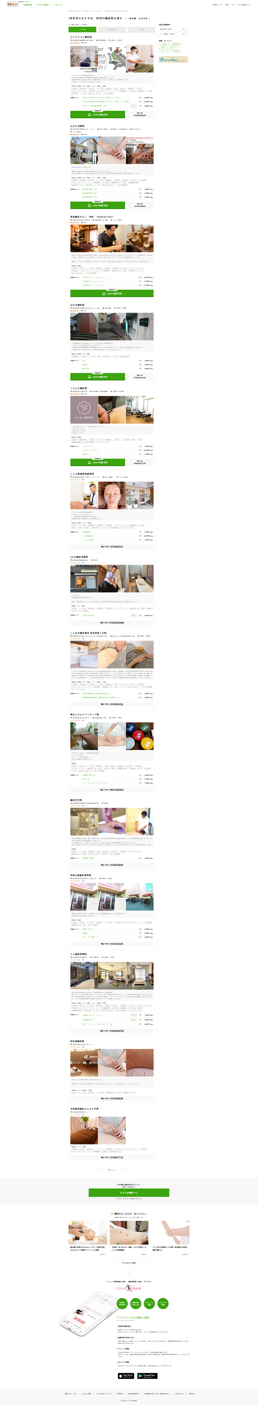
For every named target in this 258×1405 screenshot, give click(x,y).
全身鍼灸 (85, 933)
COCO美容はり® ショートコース (92, 281)
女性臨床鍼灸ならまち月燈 (84, 1109)
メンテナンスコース (88, 446)
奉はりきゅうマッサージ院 (84, 714)
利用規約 (120, 1394)
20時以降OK (176, 44)
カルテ (233, 5)
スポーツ (172, 48)
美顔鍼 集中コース (88, 929)
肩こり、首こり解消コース (90, 937)
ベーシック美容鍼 (87, 540)
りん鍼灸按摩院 (78, 954)
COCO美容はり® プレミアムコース (93, 285)
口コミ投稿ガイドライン (104, 1394)
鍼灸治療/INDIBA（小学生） (90, 197)
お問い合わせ (179, 1394)
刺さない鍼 (85, 779)
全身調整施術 (86, 532)
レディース (165, 51)
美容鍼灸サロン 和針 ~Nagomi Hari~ (92, 217)
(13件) (85, 134)
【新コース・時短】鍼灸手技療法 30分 (94, 106)
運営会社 (192, 1394)
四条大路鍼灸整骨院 (80, 875)
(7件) (85, 222)
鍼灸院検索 (28, 5)
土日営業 (164, 44)
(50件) (85, 42)
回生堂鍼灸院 (77, 1041)
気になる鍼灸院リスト (244, 5)
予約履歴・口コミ (217, 5)
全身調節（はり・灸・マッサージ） (92, 1015)
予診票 (227, 5)
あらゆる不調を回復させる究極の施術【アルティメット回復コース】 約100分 (105, 101)
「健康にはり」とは (69, 1394)
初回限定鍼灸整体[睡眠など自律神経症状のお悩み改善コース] (100, 697)
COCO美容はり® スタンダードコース (94, 277)
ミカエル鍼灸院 (78, 388)
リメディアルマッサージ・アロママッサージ (95, 783)
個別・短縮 (85, 368)
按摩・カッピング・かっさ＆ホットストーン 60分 (97, 1024)
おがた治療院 (77, 126)
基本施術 (85, 364)
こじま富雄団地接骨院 (82, 474)
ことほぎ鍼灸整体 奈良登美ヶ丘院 (88, 633)
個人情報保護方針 (133, 1394)
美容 (163, 48)
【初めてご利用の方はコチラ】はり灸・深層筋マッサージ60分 (100, 97)
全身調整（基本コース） (89, 775)
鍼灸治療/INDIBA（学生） (90, 193)
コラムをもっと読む (129, 1263)
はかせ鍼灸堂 (77, 305)
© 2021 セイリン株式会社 (129, 1400)
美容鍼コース (86, 454)
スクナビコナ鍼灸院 (81, 37)
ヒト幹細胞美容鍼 (87, 536)
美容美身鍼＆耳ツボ (88, 1020)
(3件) (85, 310)
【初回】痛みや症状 (88, 615)
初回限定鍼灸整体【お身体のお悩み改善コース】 (96, 693)
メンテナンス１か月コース (90, 450)
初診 (83, 360)
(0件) (83, 479)
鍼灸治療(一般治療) (88, 858)
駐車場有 (176, 51)
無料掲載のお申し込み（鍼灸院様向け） (157, 1394)
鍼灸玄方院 (76, 800)
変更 (183, 29)
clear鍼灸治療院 (79, 557)
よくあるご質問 (86, 1394)
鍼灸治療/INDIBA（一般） (90, 189)
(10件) (85, 394)
